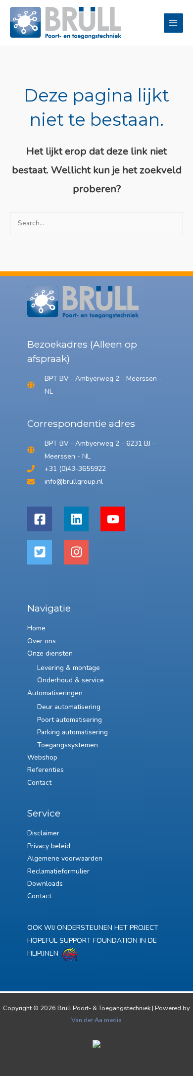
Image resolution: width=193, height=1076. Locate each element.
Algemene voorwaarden (64, 858)
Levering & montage (68, 667)
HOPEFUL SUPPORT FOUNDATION (82, 940)
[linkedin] (81, 519)
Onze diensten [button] (50, 653)
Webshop (42, 757)
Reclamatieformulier (58, 871)
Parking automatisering (72, 732)
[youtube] (117, 519)
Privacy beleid (48, 846)
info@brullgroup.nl (74, 481)
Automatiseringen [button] (55, 693)
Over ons (41, 641)
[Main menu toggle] (173, 23)
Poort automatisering (69, 719)
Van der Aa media (96, 1020)
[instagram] (81, 552)
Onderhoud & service (70, 680)
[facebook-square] (44, 519)
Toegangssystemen (67, 745)
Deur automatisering (68, 707)
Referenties (45, 769)
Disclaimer (43, 833)
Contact (39, 782)
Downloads (45, 883)
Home (36, 628)
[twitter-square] (44, 552)
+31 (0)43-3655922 (75, 468)
